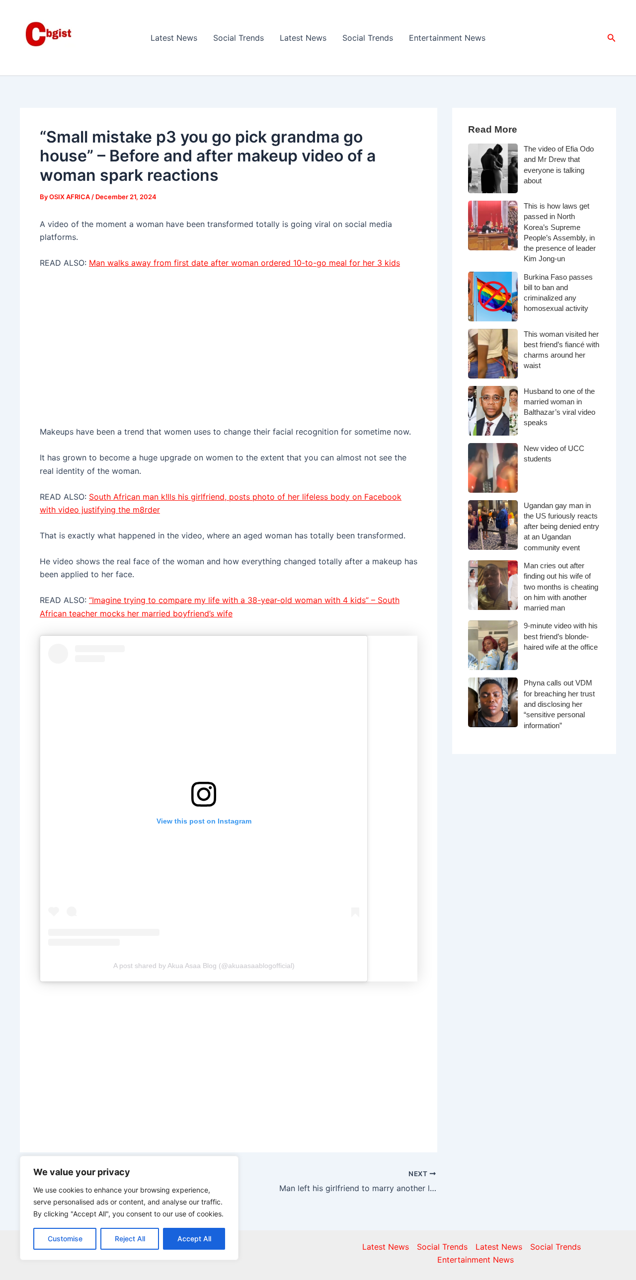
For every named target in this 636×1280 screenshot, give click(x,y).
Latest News (174, 38)
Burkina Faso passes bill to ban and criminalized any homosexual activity (558, 293)
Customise (65, 1238)
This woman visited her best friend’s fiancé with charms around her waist (561, 350)
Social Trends (238, 38)
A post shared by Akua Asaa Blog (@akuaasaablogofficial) (204, 966)
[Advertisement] (228, 351)
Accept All (194, 1238)
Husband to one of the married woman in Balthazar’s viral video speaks (559, 407)
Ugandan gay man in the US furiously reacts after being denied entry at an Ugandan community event (561, 526)
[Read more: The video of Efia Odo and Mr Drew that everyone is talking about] (493, 168)
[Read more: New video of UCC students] (493, 468)
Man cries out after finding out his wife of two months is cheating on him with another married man (561, 586)
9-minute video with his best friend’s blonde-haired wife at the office (561, 636)
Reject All (130, 1238)
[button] (611, 38)
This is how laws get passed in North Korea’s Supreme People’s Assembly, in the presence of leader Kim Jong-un (560, 232)
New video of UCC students (554, 453)
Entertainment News (447, 38)
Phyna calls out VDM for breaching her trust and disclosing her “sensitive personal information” (559, 703)
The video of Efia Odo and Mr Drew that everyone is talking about (559, 165)
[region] (129, 1208)
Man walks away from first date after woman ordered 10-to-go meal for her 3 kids (244, 263)
